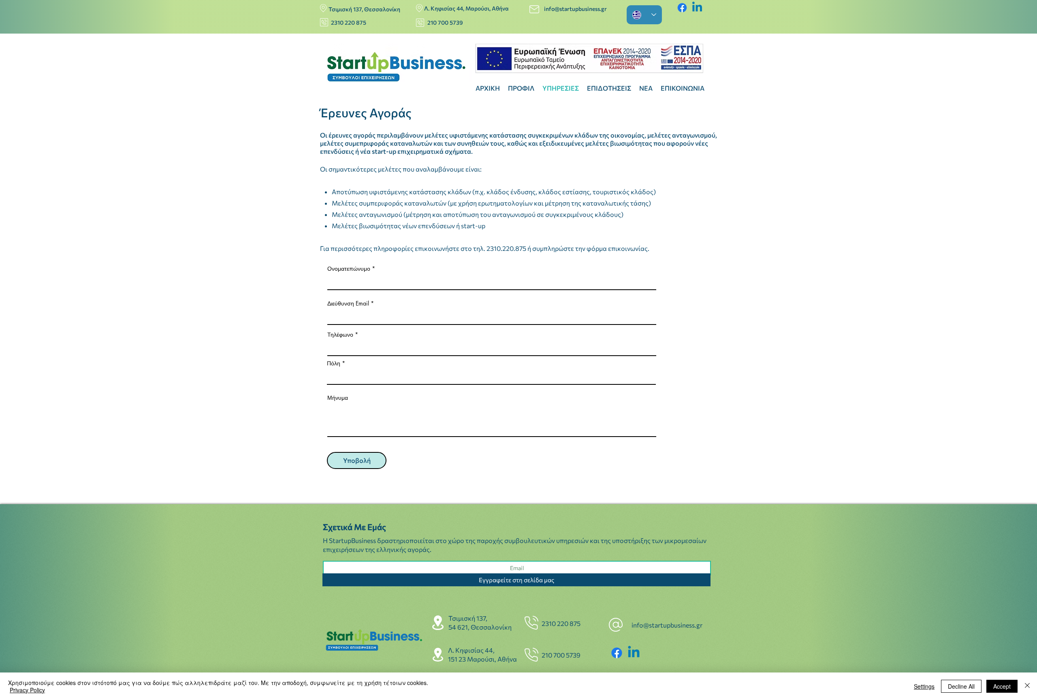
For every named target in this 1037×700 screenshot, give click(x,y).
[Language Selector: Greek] (644, 14)
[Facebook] (682, 8)
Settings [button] (924, 686)
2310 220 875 (348, 22)
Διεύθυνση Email (349, 303)
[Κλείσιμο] (1027, 686)
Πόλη (333, 363)
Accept (1002, 686)
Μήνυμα (337, 398)
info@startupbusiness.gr (576, 8)
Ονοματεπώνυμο (349, 269)
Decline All (961, 686)
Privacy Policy (27, 690)
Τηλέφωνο (340, 334)
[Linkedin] (697, 8)
